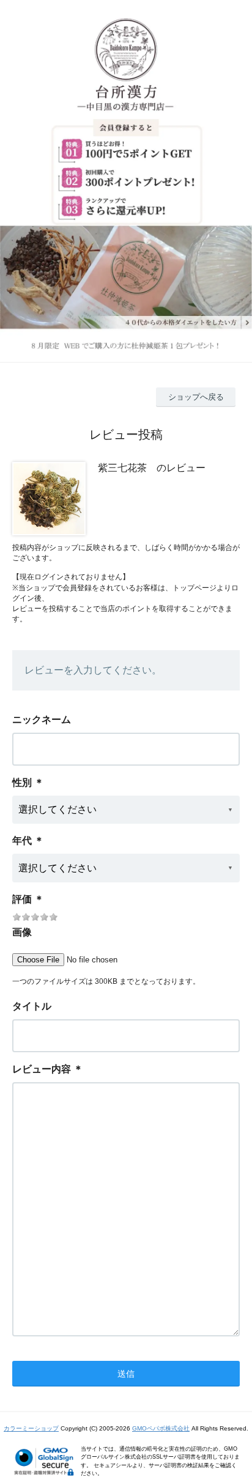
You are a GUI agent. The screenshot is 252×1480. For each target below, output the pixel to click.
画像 (22, 932)
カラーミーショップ (31, 1428)
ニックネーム (41, 719)
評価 (22, 899)
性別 (22, 782)
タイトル (31, 1006)
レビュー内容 (41, 1069)
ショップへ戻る (196, 396)
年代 (22, 840)
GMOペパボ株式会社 (161, 1428)
